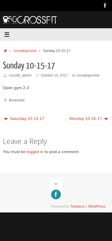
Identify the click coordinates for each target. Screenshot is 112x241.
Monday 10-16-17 (86, 119)
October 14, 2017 (54, 75)
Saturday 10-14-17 (26, 119)
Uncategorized (24, 51)
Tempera (77, 206)
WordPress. (97, 206)
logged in (35, 152)
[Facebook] (105, 5)
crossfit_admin (20, 75)
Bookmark (17, 100)
